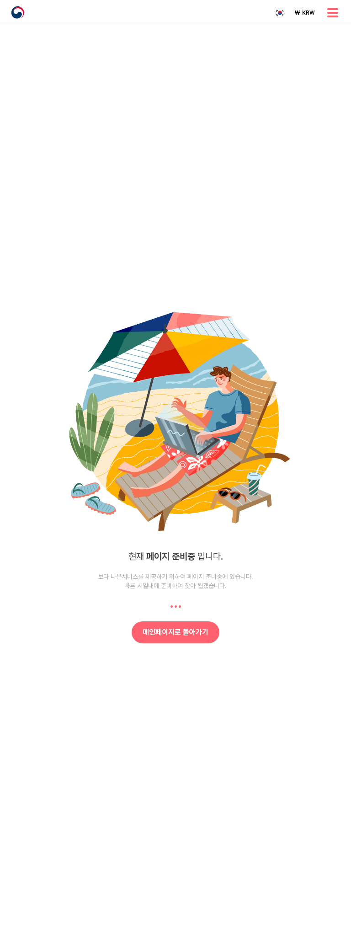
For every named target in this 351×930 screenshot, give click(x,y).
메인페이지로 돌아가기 (175, 632)
